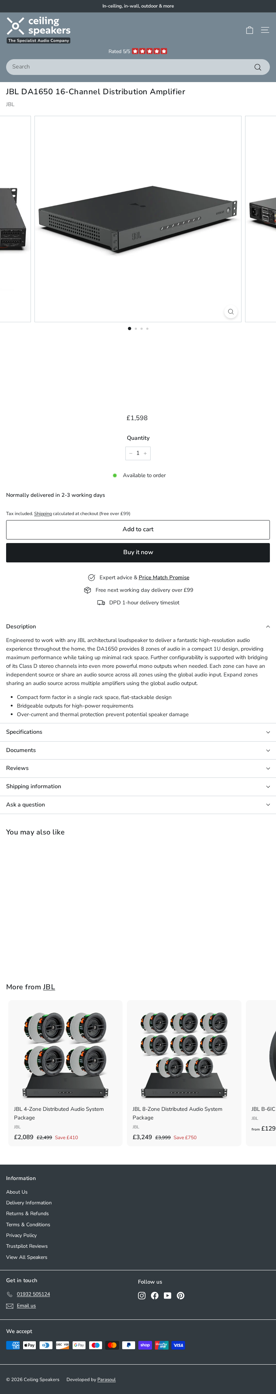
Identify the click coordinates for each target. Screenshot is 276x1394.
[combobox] (138, 67)
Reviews (17, 768)
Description (21, 627)
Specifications (24, 732)
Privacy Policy (21, 1235)
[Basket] (249, 30)
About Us (17, 1192)
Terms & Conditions (28, 1224)
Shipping (43, 513)
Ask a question (25, 805)
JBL (10, 104)
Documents (21, 750)
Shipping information (33, 786)
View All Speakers (26, 1257)
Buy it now (138, 552)
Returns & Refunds (27, 1213)
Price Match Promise (164, 577)
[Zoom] (231, 311)
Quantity (138, 438)
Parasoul (106, 1379)
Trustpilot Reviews (27, 1246)
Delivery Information (29, 1202)
